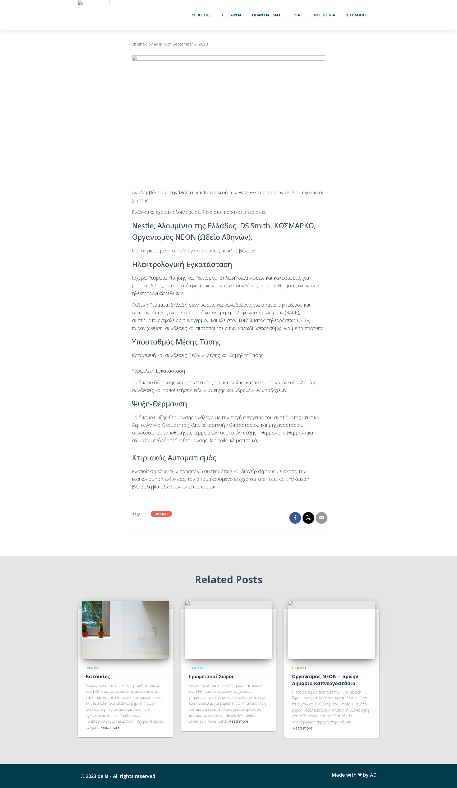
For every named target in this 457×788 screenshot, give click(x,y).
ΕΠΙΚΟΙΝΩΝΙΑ (322, 14)
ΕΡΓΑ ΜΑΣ (161, 514)
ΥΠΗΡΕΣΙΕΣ (201, 14)
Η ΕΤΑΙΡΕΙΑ (231, 14)
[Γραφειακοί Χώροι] (228, 629)
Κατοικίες (98, 676)
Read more (110, 727)
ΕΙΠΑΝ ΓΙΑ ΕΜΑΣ (266, 14)
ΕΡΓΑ (295, 14)
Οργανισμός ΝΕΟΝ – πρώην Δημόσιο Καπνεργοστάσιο (325, 679)
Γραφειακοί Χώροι (211, 676)
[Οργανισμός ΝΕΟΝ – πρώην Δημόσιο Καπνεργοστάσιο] (331, 629)
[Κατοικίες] (125, 629)
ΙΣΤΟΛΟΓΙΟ (356, 14)
